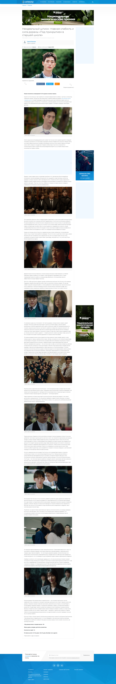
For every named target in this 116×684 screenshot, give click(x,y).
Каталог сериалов (48, 669)
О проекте (30, 669)
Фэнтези (46, 676)
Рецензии (30, 5)
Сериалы (24, 5)
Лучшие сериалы (78, 669)
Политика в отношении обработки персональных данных (34, 676)
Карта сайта (31, 679)
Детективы (46, 679)
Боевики (46, 674)
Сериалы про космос (64, 669)
